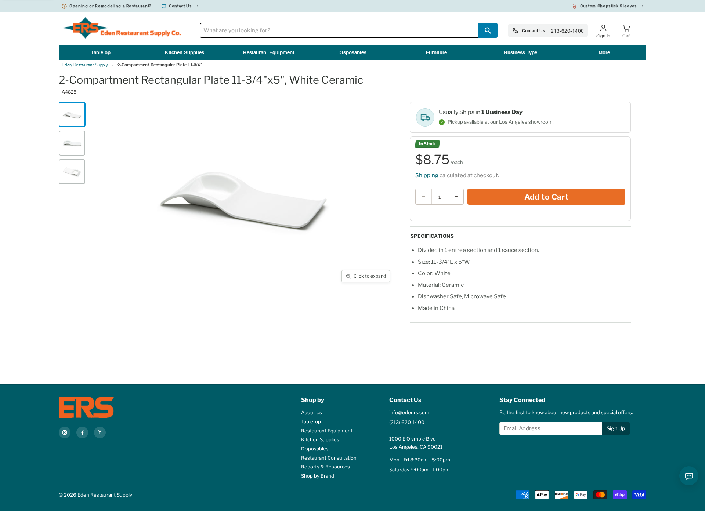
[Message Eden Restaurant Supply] (688, 475)
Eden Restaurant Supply (85, 64)
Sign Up (616, 428)
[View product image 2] (72, 143)
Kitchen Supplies (184, 52)
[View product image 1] (72, 114)
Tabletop (101, 52)
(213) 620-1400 (406, 422)
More (604, 52)
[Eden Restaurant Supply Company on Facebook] (82, 432)
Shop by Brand (317, 476)
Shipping (426, 175)
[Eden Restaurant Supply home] (99, 407)
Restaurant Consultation (329, 458)
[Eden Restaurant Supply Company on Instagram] (64, 432)
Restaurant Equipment (268, 52)
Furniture (436, 52)
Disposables (352, 52)
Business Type (520, 52)
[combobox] (339, 30)
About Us (311, 412)
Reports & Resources (325, 467)
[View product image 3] (72, 171)
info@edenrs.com (409, 412)
